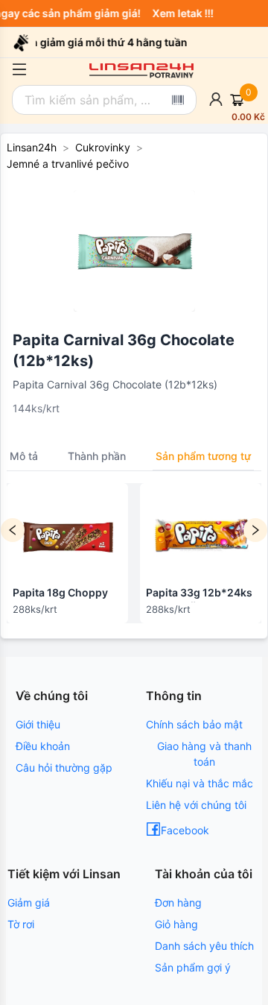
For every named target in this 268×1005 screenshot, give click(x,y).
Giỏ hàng (176, 924)
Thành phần (97, 456)
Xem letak (180, 13)
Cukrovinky (102, 147)
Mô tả (24, 456)
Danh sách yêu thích (204, 945)
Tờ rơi (20, 924)
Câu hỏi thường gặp (64, 767)
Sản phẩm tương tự (203, 456)
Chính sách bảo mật (194, 724)
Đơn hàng (178, 902)
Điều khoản (43, 746)
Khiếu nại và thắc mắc (199, 783)
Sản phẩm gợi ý (193, 967)
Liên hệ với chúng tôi (196, 804)
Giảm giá (28, 902)
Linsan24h (32, 147)
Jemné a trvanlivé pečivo (68, 163)
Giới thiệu (38, 724)
